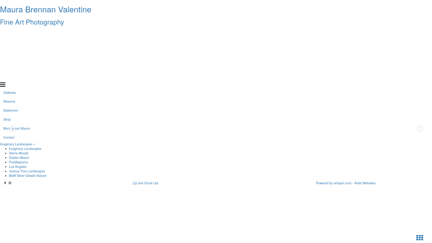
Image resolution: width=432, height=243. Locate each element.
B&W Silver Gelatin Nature (27, 175)
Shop (7, 59)
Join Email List (148, 183)
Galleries (9, 32)
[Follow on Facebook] (5, 183)
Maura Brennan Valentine (45, 9)
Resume (9, 41)
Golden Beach (19, 157)
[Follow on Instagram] (10, 183)
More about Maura (16, 68)
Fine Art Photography (32, 22)
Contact (8, 77)
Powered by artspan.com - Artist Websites (346, 183)
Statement (10, 50)
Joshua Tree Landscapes (27, 171)
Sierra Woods (18, 153)
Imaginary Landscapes (16, 144)
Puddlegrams (18, 162)
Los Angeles (18, 166)
